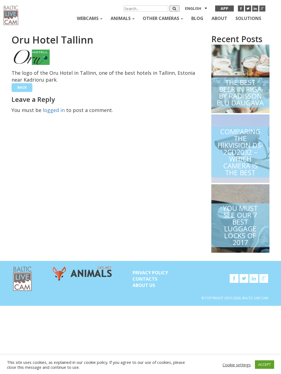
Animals (121, 18)
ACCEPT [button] (264, 364)
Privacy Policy (150, 273)
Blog (197, 18)
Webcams (88, 18)
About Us (144, 285)
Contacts (145, 279)
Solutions (248, 18)
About (219, 18)
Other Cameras (161, 18)
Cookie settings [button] (237, 364)
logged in (54, 110)
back (22, 87)
